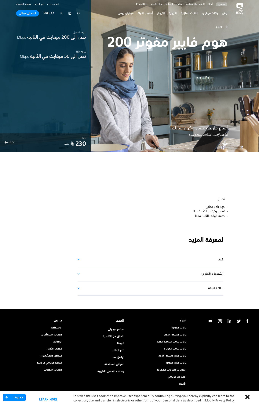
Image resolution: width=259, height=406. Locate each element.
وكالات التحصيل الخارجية (110, 371)
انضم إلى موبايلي (27, 13)
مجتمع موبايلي (116, 329)
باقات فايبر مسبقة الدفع (172, 355)
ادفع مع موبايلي (177, 376)
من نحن (58, 320)
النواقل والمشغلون (195, 4)
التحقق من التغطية (113, 336)
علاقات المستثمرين (51, 334)
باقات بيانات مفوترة (175, 348)
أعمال (210, 4)
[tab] (150, 260)
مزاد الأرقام (156, 4)
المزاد (183, 320)
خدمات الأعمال (54, 348)
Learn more (48, 399)
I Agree (18, 397)
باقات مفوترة (178, 327)
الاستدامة (56, 327)
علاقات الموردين (53, 369)
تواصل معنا (118, 357)
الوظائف (57, 341)
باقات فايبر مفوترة (176, 362)
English (48, 13)
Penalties (142, 4)
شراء (11, 142)
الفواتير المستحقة (114, 364)
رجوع (219, 26)
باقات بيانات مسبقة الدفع (171, 341)
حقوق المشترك (23, 4)
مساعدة (179, 4)
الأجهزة (182, 383)
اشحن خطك (52, 4)
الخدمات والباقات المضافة (171, 369)
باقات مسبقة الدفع (175, 334)
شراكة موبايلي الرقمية (49, 362)
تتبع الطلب (39, 4)
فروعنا (120, 343)
